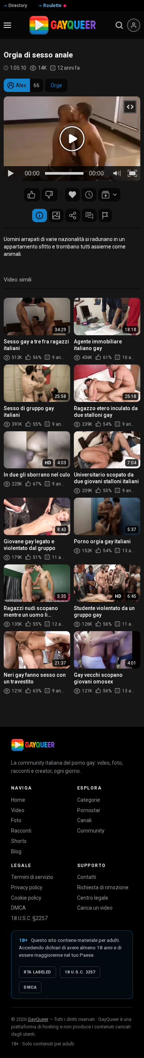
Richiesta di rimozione (102, 887)
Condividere (72, 215)
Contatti (86, 877)
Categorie (88, 800)
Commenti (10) (89, 215)
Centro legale (92, 898)
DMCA (18, 908)
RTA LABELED (37, 972)
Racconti (21, 831)
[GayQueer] (33, 745)
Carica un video (95, 908)
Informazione (39, 215)
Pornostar (88, 810)
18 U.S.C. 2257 (80, 972)
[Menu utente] (133, 25)
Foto (16, 820)
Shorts (19, 841)
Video (17, 810)
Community (90, 831)
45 (32, 194)
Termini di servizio (32, 877)
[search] (119, 25)
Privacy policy (26, 887)
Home (18, 800)
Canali (84, 820)
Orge (56, 85)
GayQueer (38, 1019)
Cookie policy (26, 898)
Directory (17, 5)
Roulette (52, 5)
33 (50, 194)
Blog (16, 851)
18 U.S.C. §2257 (29, 918)
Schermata (56, 215)
